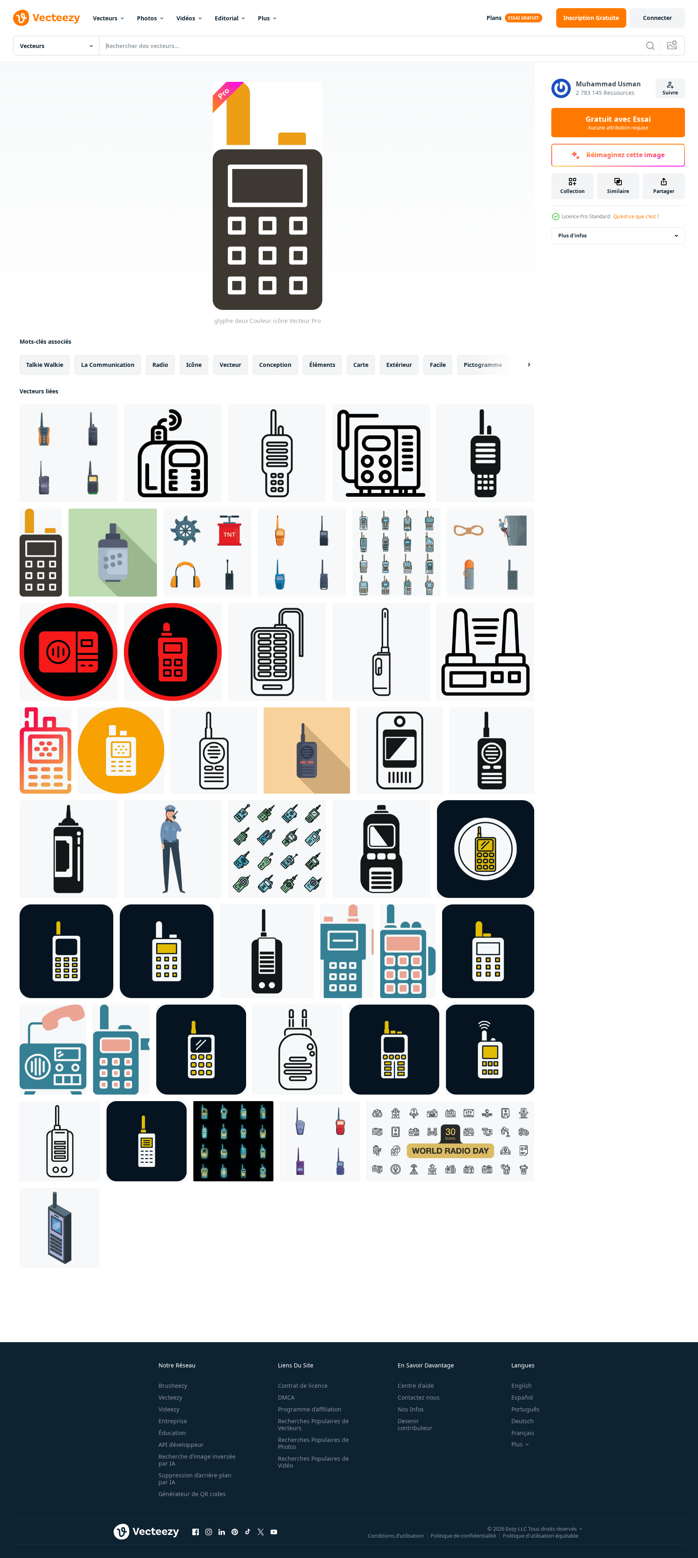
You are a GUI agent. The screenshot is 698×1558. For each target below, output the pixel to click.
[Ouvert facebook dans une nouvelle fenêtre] (195, 1531)
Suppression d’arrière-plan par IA (195, 1478)
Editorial (226, 18)
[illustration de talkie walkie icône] (381, 652)
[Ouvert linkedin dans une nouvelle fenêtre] (221, 1531)
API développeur (181, 1444)
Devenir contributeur (415, 1424)
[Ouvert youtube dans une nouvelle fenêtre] (274, 1531)
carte (360, 365)
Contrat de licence (303, 1385)
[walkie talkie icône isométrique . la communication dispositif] (59, 1228)
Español (522, 1397)
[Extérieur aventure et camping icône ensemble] (490, 553)
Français (522, 1433)
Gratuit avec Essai (618, 122)
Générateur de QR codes (192, 1494)
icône (194, 365)
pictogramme (483, 365)
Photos (147, 18)
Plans (494, 18)
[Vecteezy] (46, 18)
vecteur (230, 365)
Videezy (169, 1409)
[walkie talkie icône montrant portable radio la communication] (277, 453)
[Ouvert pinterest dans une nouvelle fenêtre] (234, 1531)
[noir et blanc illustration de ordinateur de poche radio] (68, 849)
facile (438, 365)
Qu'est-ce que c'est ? (636, 216)
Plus (264, 18)
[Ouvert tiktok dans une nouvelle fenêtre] (247, 1531)
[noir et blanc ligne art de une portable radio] (277, 652)
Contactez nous (419, 1397)
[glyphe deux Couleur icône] (41, 553)
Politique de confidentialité (463, 1535)
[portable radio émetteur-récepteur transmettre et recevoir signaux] (381, 453)
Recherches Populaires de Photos (313, 1443)
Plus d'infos (572, 235)
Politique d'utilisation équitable (540, 1535)
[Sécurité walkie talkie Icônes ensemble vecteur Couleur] (396, 553)
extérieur (399, 365)
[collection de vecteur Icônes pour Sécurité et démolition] (207, 553)
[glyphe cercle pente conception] (121, 750)
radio (160, 365)
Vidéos (185, 18)
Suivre (670, 92)
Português (525, 1409)
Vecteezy (170, 1397)
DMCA (286, 1397)
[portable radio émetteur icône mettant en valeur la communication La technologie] (381, 849)
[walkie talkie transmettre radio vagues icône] (173, 453)
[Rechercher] (650, 45)
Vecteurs (105, 18)
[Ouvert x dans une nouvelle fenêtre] (261, 1531)
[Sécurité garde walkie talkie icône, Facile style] (267, 951)
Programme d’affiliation (309, 1409)
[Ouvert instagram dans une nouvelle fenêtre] (208, 1531)
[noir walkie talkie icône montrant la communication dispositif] (485, 453)
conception (275, 365)
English (521, 1385)
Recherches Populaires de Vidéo (313, 1462)
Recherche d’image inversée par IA (197, 1460)
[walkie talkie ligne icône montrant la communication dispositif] (60, 1141)
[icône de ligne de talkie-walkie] (214, 750)
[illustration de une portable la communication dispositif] (400, 750)
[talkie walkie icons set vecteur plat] (277, 849)
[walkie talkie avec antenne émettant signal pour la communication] (298, 1050)
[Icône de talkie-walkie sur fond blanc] (491, 750)
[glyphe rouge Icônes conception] (68, 652)
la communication (107, 365)
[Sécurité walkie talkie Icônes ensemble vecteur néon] (233, 1141)
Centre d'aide (416, 1385)
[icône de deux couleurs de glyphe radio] (53, 1050)
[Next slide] (522, 365)
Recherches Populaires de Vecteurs (313, 1424)
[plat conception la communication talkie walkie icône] (112, 553)
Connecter (657, 18)
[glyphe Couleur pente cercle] (45, 750)
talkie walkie (44, 365)
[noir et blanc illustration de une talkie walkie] (485, 652)
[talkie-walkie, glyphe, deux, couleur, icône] (485, 849)
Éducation (172, 1433)
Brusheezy (173, 1385)
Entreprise (173, 1421)
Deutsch (522, 1421)
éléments (322, 365)
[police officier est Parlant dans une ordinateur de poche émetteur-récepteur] (173, 849)
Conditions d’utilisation (396, 1535)
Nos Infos (411, 1409)
